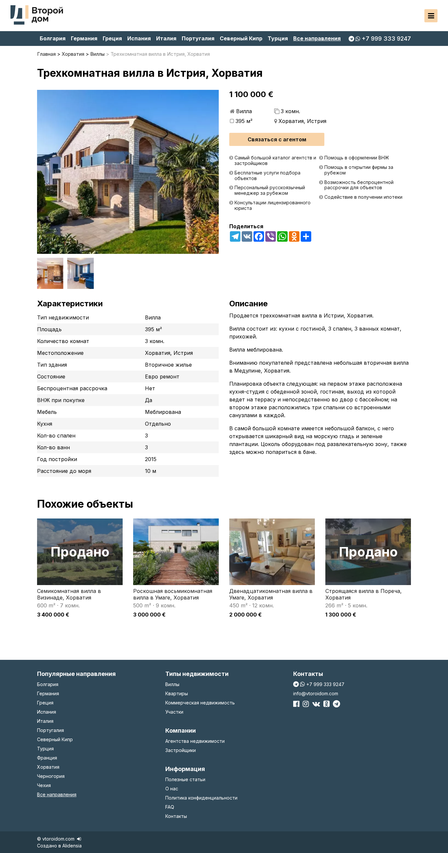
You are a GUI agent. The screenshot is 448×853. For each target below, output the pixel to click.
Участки (174, 712)
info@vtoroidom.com (315, 693)
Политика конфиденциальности (201, 798)
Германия (84, 38)
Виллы (172, 684)
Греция (112, 38)
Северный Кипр (241, 38)
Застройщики (180, 750)
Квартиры (176, 693)
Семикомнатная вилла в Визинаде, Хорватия (69, 594)
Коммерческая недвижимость (200, 702)
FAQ (169, 807)
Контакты (176, 816)
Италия (166, 38)
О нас (171, 788)
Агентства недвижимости (195, 741)
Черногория (51, 776)
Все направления (317, 38)
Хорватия (48, 767)
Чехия (44, 785)
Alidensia (72, 845)
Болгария (53, 38)
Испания (139, 38)
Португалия (198, 38)
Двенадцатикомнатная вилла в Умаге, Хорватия (271, 594)
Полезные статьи (185, 779)
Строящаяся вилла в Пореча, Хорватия (363, 594)
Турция (278, 38)
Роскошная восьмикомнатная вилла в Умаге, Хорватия (172, 594)
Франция (47, 758)
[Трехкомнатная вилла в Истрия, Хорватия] (128, 172)
